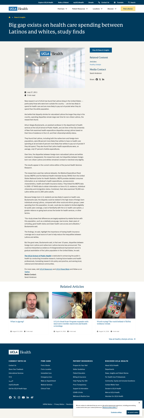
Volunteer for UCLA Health (114, 396)
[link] (96, 79)
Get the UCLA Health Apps (18, 388)
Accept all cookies (133, 412)
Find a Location (46, 369)
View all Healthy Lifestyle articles (121, 339)
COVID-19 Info (78, 392)
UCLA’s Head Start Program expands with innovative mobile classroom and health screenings (71, 324)
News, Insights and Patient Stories (116, 373)
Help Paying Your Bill (80, 381)
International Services (16, 373)
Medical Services (46, 385)
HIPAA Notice (47, 404)
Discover (111, 9)
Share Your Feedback (16, 369)
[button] (45, 2)
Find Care (61, 9)
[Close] (139, 403)
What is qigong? (17, 322)
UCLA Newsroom (46, 269)
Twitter (27, 272)
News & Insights (19, 17)
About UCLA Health (111, 365)
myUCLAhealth (78, 2)
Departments (109, 369)
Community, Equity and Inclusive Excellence (120, 381)
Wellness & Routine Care (81, 396)
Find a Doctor (128, 9)
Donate (91, 2)
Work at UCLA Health (112, 392)
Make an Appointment (48, 381)
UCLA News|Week (63, 269)
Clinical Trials (45, 388)
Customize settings (116, 412)
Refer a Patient (63, 2)
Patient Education (79, 373)
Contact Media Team (112, 385)
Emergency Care (46, 377)
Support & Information (80, 388)
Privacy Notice (59, 404)
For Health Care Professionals (115, 377)
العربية (11, 381)
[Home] (9, 17)
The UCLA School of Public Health (38, 256)
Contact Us (105, 2)
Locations (96, 9)
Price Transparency (79, 385)
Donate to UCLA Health (113, 388)
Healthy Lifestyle (95, 64)
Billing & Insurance (79, 377)
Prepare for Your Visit (80, 365)
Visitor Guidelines (79, 369)
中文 (10, 377)
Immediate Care (46, 373)
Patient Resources (78, 9)
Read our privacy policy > (110, 407)
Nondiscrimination (72, 404)
